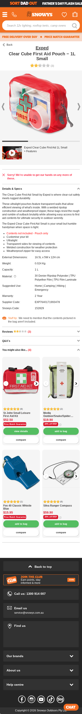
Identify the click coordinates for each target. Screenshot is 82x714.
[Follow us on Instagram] (31, 699)
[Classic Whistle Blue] (21, 469)
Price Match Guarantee (15, 424)
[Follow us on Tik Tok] (50, 699)
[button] (8, 383)
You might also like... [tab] (16, 350)
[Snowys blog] (60, 699)
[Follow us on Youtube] (41, 699)
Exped (42, 47)
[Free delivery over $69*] (20, 37)
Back (9, 44)
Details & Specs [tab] (12, 188)
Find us (41, 625)
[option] (21, 376)
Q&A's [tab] (6, 341)
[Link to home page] (41, 15)
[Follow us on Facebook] (22, 699)
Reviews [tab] (16, 331)
